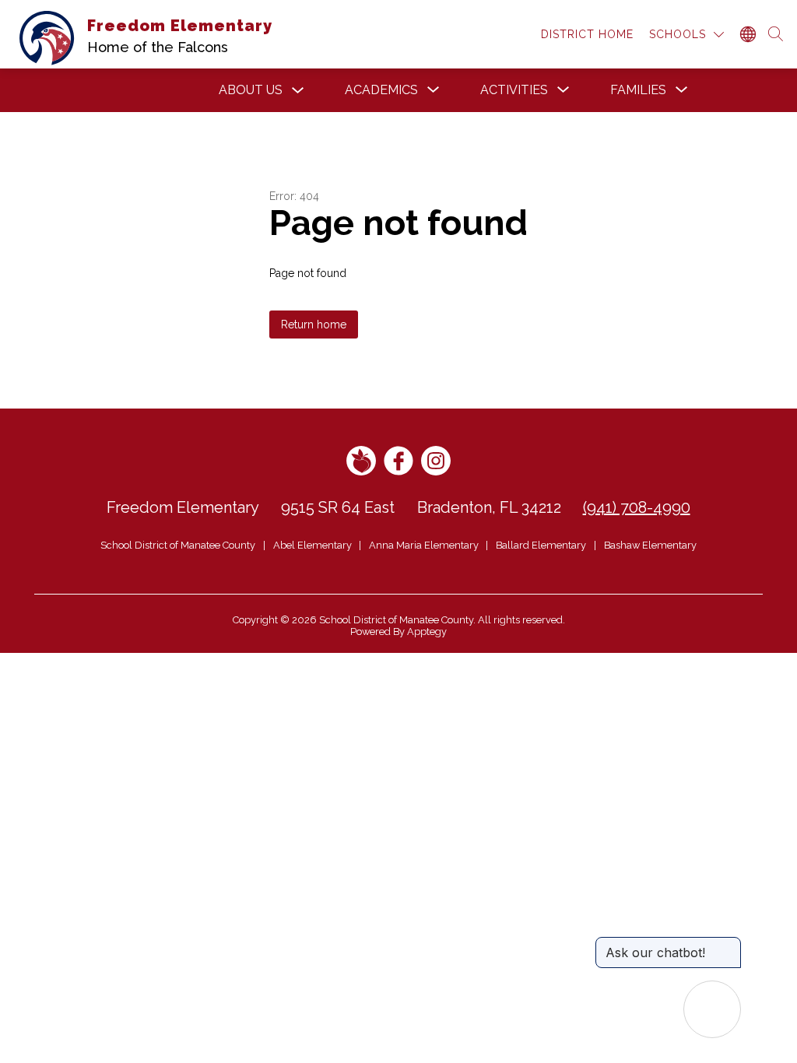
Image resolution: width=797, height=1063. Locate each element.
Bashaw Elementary (650, 545)
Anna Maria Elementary (424, 545)
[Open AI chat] (712, 1009)
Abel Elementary (312, 545)
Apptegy (427, 631)
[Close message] (728, 944)
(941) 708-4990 (636, 507)
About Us (251, 89)
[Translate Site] (747, 34)
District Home (587, 34)
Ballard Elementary (541, 545)
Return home (313, 324)
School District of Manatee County (177, 545)
